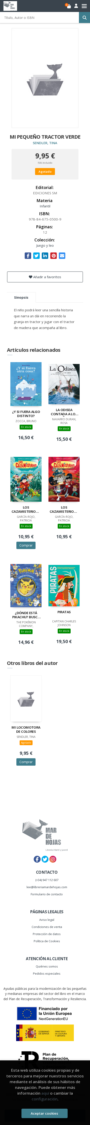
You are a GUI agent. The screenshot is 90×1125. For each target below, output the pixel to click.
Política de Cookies (47, 941)
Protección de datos (47, 934)
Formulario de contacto (47, 894)
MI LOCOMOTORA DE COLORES (26, 729)
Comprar (26, 545)
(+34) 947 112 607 (46, 880)
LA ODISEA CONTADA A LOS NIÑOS (64, 412)
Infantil (45, 206)
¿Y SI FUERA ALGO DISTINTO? (26, 413)
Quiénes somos (47, 966)
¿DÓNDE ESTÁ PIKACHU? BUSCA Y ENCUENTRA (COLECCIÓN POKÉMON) (26, 615)
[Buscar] (84, 17)
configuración (44, 1099)
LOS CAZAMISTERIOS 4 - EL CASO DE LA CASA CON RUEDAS (64, 509)
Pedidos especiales (46, 973)
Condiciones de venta (47, 927)
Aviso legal (46, 920)
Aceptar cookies (44, 1113)
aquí (45, 1093)
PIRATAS (64, 612)
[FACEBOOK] (37, 859)
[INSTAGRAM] (52, 859)
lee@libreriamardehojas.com (47, 887)
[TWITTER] (45, 859)
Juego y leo (45, 245)
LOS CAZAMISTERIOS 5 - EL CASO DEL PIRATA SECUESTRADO (26, 509)
